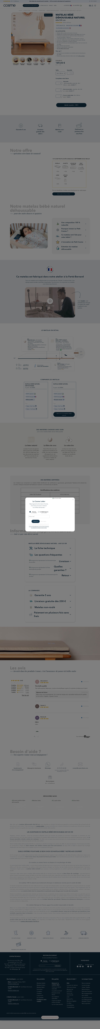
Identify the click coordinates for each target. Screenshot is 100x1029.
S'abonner (35, 521)
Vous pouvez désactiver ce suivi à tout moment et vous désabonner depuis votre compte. (39, 527)
